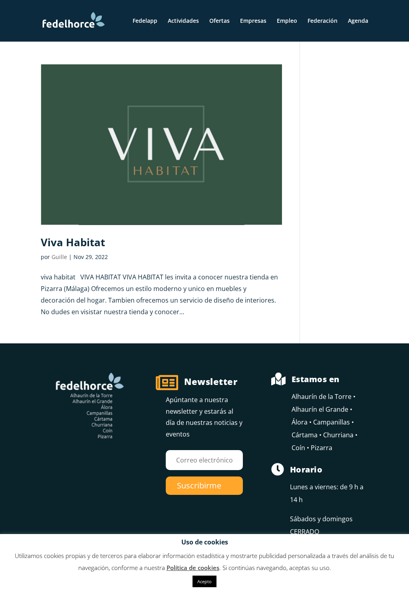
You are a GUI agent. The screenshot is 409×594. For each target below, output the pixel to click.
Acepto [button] (204, 581)
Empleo (287, 21)
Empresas (253, 21)
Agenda (358, 21)
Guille (59, 257)
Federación (323, 21)
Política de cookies (193, 568)
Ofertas (219, 21)
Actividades (183, 21)
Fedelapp (145, 21)
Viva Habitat (73, 242)
